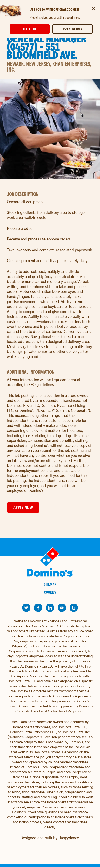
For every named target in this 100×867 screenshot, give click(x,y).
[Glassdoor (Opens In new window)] (74, 608)
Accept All (29, 29)
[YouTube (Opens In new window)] (62, 608)
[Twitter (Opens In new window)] (26, 608)
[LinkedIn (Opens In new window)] (50, 608)
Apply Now (23, 507)
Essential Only (72, 29)
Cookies (50, 592)
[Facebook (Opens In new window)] (38, 608)
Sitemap (50, 584)
